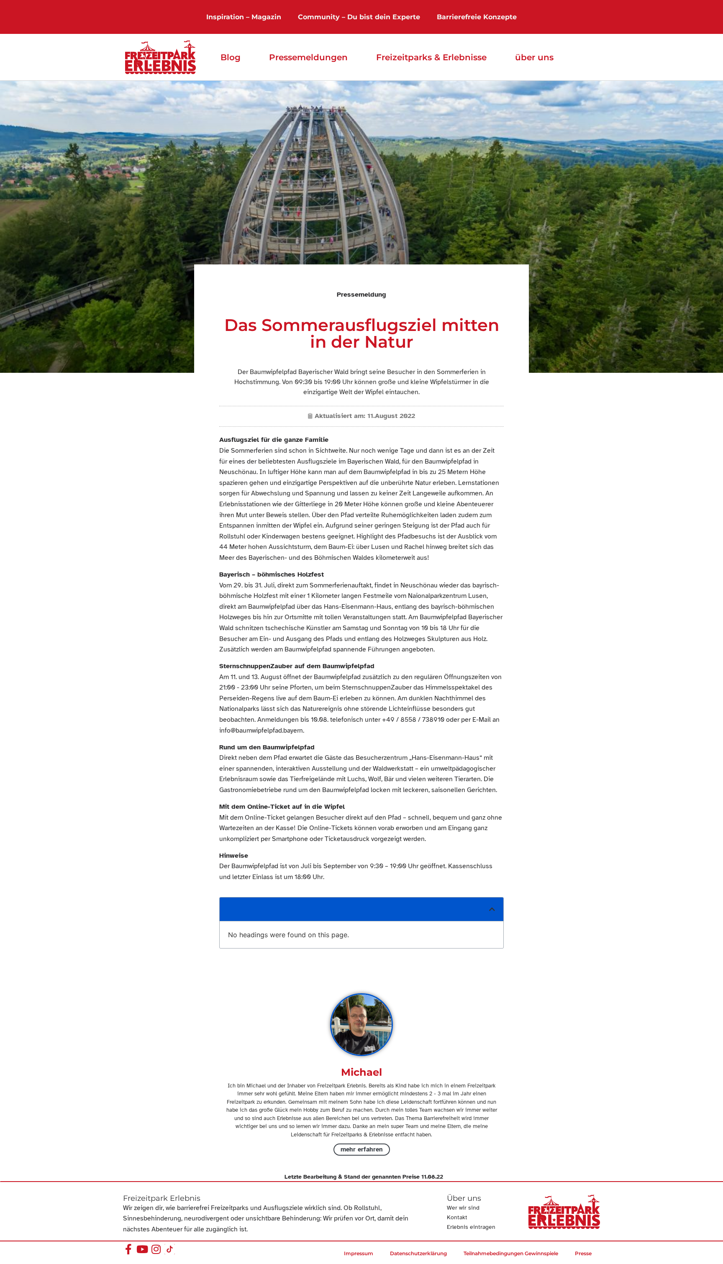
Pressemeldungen (308, 57)
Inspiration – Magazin (243, 17)
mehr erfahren (362, 1149)
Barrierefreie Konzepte (477, 17)
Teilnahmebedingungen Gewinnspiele (511, 1253)
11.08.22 (432, 1176)
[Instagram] (156, 1249)
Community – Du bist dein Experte (359, 17)
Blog (230, 57)
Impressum (358, 1253)
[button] (492, 909)
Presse (583, 1253)
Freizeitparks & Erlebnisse (431, 57)
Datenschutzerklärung (418, 1253)
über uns (534, 57)
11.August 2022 (391, 416)
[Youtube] (142, 1249)
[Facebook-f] (128, 1249)
